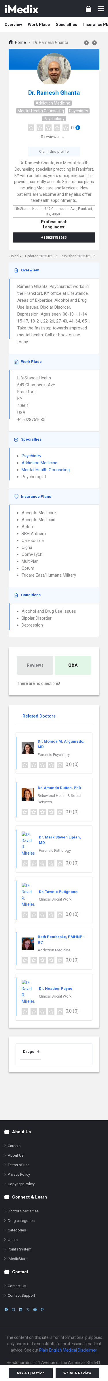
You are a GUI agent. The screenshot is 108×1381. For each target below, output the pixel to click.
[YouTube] (35, 1309)
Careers (14, 1146)
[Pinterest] (42, 1309)
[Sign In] (88, 8)
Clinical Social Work (55, 899)
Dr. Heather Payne (55, 988)
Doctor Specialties (23, 1211)
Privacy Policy (19, 1174)
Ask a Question (30, 1373)
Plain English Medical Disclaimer (67, 1350)
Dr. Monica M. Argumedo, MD (61, 744)
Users (13, 1240)
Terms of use (18, 1165)
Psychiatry (78, 111)
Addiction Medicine (53, 103)
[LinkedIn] (20, 1309)
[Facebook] (6, 1309)
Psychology (54, 118)
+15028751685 (54, 237)
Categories (17, 1230)
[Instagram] (13, 1309)
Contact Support (21, 1295)
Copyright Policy (21, 1184)
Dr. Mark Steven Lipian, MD (60, 840)
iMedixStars (17, 1259)
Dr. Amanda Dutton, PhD (59, 788)
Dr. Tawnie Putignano (58, 892)
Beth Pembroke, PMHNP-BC (61, 940)
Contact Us (17, 1286)
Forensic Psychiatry (54, 754)
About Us (16, 1155)
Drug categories (21, 1220)
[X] (28, 1309)
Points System (19, 1249)
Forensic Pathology (55, 850)
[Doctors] (21, 8)
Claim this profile (54, 151)
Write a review (77, 1373)
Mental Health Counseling (41, 111)
